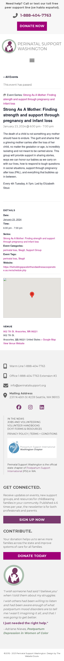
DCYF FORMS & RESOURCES (24, 428)
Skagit (21, 250)
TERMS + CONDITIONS (43, 433)
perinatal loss (10, 250)
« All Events (10, 77)
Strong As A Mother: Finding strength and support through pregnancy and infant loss (29, 240)
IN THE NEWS (15, 418)
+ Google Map (48, 339)
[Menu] (32, 60)
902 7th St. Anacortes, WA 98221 (20, 331)
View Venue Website (13, 343)
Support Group (34, 250)
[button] (19, 407)
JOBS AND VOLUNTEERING (24, 422)
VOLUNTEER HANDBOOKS (23, 425)
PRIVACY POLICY (17, 433)
